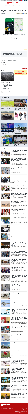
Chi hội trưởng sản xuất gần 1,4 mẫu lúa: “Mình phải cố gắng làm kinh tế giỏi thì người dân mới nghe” (7, 109)
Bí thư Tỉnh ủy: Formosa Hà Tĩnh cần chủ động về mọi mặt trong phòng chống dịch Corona (18, 177)
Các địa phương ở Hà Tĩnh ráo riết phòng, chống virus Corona (18, 361)
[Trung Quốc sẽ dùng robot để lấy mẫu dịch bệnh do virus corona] (5, 337)
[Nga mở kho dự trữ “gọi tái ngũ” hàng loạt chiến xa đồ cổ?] (20, 127)
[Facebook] (19, 0)
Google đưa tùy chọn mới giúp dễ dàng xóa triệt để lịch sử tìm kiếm (12, 53)
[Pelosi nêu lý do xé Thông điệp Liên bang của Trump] (5, 212)
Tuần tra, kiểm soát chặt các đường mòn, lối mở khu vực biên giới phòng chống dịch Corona (18, 159)
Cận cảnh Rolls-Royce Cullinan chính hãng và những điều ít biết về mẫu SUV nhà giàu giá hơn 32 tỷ (19, 294)
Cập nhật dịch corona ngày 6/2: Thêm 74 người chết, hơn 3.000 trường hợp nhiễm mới (19, 276)
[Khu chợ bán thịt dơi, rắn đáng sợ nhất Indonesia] (20, 103)
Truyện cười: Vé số (14, 234)
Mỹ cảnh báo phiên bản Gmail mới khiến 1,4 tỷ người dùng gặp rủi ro (12, 54)
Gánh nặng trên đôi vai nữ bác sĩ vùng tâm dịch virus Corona (19, 168)
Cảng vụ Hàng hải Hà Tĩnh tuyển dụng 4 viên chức (19, 310)
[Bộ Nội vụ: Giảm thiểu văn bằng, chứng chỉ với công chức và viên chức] (5, 396)
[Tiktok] (20, 0)
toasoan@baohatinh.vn (24, 411)
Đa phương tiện (16, 5)
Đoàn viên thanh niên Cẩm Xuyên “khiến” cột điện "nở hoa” (6, 145)
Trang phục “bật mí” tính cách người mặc (20, 121)
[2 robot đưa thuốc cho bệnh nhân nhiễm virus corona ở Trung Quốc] (5, 287)
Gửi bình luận (25, 68)
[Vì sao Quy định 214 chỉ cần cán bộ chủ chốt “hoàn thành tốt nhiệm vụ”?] (5, 228)
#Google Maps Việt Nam (13, 60)
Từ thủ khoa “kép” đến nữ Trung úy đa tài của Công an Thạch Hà (19, 186)
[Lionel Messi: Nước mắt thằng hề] (5, 270)
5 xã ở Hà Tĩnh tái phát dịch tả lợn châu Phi (19, 386)
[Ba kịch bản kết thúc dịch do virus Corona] (20, 139)
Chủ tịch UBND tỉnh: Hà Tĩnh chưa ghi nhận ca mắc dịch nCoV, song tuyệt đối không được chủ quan (19, 318)
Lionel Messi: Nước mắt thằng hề (17, 267)
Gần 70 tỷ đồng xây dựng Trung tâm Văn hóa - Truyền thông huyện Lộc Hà (18, 343)
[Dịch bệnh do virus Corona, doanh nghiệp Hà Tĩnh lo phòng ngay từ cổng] (5, 254)
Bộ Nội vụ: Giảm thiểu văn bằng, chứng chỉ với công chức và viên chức (19, 394)
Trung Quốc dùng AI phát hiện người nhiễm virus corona (7, 133)
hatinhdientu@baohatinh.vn (18, 411)
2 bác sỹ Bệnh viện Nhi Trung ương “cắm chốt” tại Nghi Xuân (18, 369)
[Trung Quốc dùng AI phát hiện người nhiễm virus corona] (7, 127)
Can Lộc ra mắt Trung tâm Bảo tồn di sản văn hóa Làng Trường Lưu (18, 260)
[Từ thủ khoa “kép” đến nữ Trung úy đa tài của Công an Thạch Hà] (5, 188)
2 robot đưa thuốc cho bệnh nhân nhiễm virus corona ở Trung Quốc (18, 285)
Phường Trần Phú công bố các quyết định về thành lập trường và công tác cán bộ (7, 92)
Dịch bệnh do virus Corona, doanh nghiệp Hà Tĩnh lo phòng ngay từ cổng (19, 252)
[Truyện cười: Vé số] (5, 236)
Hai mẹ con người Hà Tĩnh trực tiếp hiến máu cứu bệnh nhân (19, 151)
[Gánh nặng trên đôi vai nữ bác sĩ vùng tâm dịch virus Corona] (5, 170)
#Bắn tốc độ (8, 60)
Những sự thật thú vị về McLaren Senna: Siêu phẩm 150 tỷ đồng (7, 121)
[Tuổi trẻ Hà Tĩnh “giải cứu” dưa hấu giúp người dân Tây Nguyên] (5, 329)
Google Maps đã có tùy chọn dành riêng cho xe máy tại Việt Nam (11, 55)
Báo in (11, 5)
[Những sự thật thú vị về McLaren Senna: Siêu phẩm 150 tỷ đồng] (7, 115)
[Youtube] (21, 0)
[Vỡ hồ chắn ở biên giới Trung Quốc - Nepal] (7, 76)
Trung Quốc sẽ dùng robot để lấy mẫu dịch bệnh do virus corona (19, 335)
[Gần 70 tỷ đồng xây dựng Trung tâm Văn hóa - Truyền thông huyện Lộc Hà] (5, 345)
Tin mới (7, 5)
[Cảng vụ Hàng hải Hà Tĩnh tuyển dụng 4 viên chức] (5, 312)
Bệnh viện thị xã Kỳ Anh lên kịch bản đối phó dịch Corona (19, 218)
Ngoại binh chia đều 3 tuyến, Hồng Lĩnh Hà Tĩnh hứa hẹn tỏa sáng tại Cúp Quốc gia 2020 (19, 352)
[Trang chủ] (1, 8)
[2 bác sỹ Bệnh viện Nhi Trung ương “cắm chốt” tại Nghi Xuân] (5, 371)
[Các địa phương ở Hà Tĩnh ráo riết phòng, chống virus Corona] (5, 363)
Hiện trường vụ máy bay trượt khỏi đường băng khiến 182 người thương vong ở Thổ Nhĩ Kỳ (18, 243)
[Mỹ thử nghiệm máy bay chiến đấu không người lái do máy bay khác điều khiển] (5, 303)
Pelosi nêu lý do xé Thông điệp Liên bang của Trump (18, 210)
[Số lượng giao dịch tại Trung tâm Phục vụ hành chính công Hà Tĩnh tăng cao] (5, 196)
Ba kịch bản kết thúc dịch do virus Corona (19, 145)
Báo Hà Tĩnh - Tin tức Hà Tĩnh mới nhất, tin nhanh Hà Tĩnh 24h (14, 3)
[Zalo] (22, 0)
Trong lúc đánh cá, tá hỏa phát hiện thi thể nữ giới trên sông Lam (19, 202)
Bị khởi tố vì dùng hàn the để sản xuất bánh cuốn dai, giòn (8, 89)
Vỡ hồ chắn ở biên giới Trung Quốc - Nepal (7, 79)
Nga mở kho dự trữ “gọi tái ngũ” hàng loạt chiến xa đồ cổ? (20, 133)
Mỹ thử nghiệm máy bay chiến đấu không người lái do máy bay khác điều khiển (19, 302)
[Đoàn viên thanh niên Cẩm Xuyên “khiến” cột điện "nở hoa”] (7, 139)
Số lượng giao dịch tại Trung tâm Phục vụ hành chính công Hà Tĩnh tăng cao (19, 194)
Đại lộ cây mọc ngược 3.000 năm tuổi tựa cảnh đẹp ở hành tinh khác (19, 378)
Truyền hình (21, 5)
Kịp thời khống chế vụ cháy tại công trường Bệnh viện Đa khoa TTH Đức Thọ (8, 85)
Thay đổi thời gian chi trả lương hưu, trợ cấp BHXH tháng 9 (7, 82)
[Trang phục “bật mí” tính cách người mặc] (20, 115)
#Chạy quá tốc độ (4, 60)
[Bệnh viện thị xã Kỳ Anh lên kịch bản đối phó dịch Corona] (5, 220)
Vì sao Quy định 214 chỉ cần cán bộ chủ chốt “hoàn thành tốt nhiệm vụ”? (19, 226)
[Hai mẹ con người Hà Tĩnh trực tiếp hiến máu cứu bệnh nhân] (5, 153)
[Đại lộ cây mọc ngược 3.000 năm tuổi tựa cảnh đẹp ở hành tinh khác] (5, 380)
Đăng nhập (26, 0)
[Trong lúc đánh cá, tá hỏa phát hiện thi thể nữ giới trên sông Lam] (5, 204)
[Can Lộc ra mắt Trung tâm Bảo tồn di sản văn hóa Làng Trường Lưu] (5, 262)
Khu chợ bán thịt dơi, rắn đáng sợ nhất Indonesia (20, 109)
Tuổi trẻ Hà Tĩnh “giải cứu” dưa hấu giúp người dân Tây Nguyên (19, 327)
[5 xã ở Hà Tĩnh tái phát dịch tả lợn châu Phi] (5, 388)
